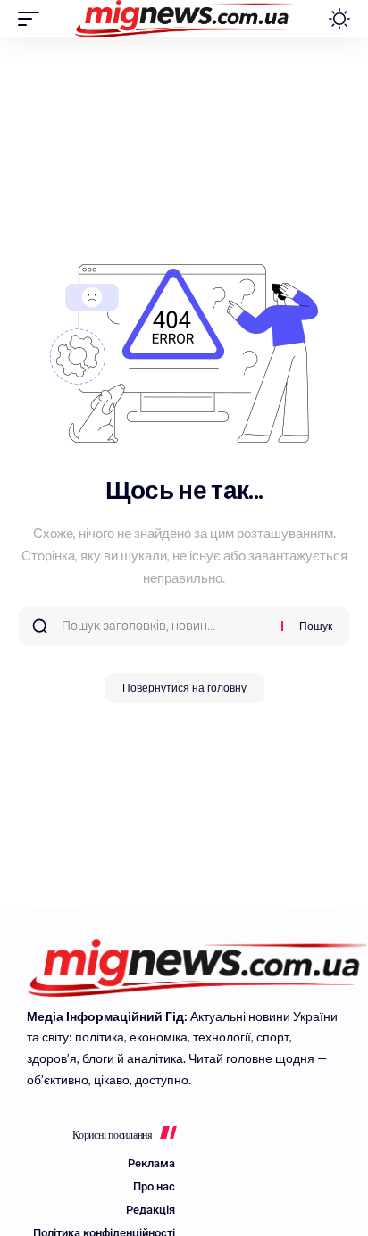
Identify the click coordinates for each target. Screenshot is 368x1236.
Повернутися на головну (184, 688)
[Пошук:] (164, 626)
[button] (33, 19)
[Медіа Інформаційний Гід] (184, 18)
